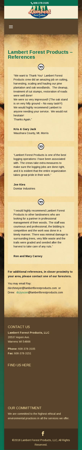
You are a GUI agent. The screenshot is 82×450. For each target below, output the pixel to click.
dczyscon (22, 292)
